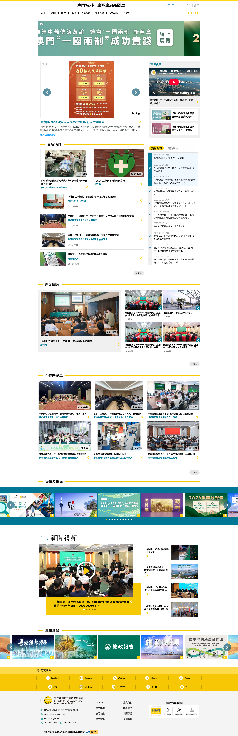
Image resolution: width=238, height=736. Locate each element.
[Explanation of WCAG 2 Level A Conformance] (92, 732)
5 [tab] (117, 519)
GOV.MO (100, 702)
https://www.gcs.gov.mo (54, 714)
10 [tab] (131, 519)
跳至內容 (170, 5)
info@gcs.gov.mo (51, 719)
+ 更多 (138, 273)
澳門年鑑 (100, 713)
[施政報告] (119, 647)
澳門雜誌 (100, 708)
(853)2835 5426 (70, 723)
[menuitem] (53, 13)
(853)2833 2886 (51, 723)
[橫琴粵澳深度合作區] (205, 647)
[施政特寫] (162, 647)
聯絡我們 (127, 708)
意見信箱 (127, 702)
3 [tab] (112, 519)
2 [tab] (109, 519)
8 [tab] (126, 519)
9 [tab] (128, 519)
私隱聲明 (127, 713)
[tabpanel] (119, 505)
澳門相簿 (100, 719)
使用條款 (127, 719)
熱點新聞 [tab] (156, 148)
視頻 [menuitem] (73, 13)
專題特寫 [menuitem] (99, 13)
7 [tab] (123, 519)
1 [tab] (106, 519)
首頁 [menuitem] (43, 13)
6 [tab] (120, 519)
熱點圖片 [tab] (173, 148)
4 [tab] (114, 519)
